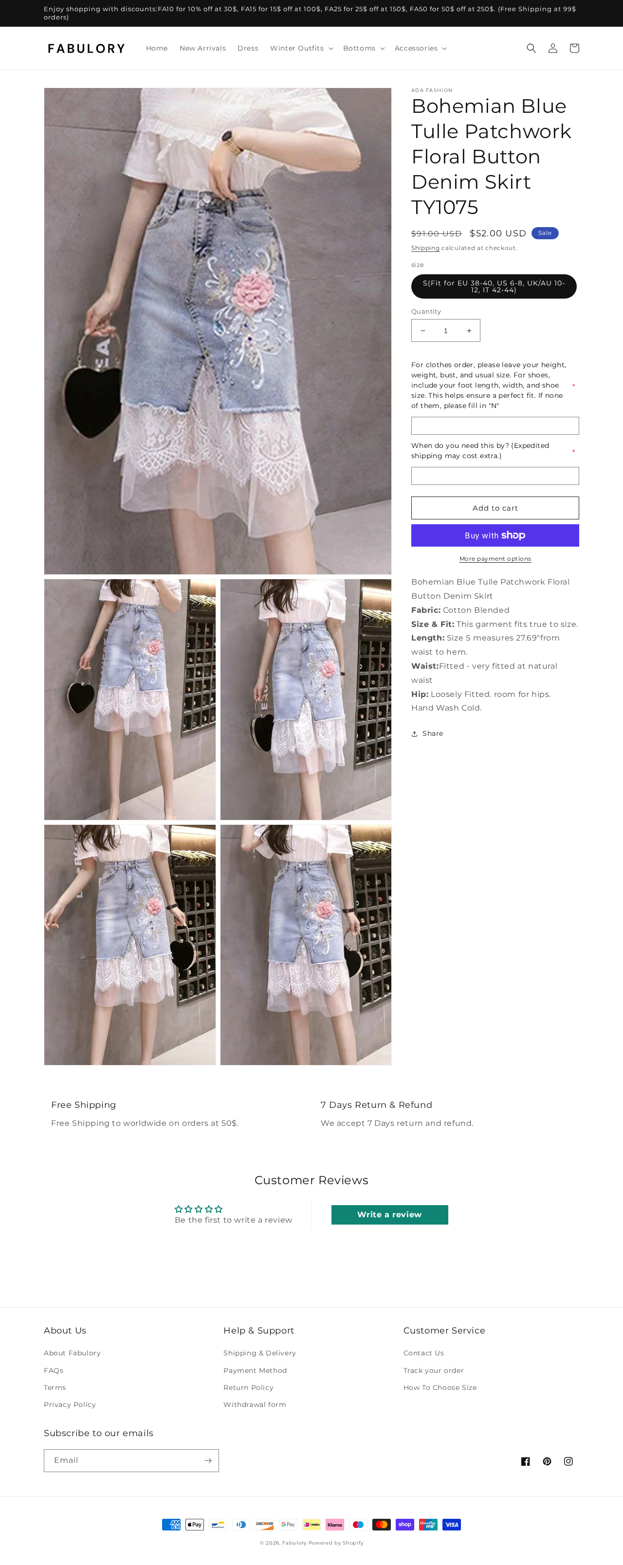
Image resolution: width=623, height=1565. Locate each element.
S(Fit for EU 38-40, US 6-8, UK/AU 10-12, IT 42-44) (494, 286)
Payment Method (255, 1370)
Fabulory (294, 1543)
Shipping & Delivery (259, 1353)
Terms (55, 1387)
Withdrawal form (254, 1404)
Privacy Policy (70, 1404)
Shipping (425, 247)
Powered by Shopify (336, 1543)
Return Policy (248, 1387)
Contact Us (423, 1353)
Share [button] (432, 733)
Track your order (433, 1370)
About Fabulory (72, 1353)
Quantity (426, 311)
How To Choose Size (440, 1387)
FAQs (53, 1370)
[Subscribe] (208, 1460)
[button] (300, 48)
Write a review (389, 1214)
